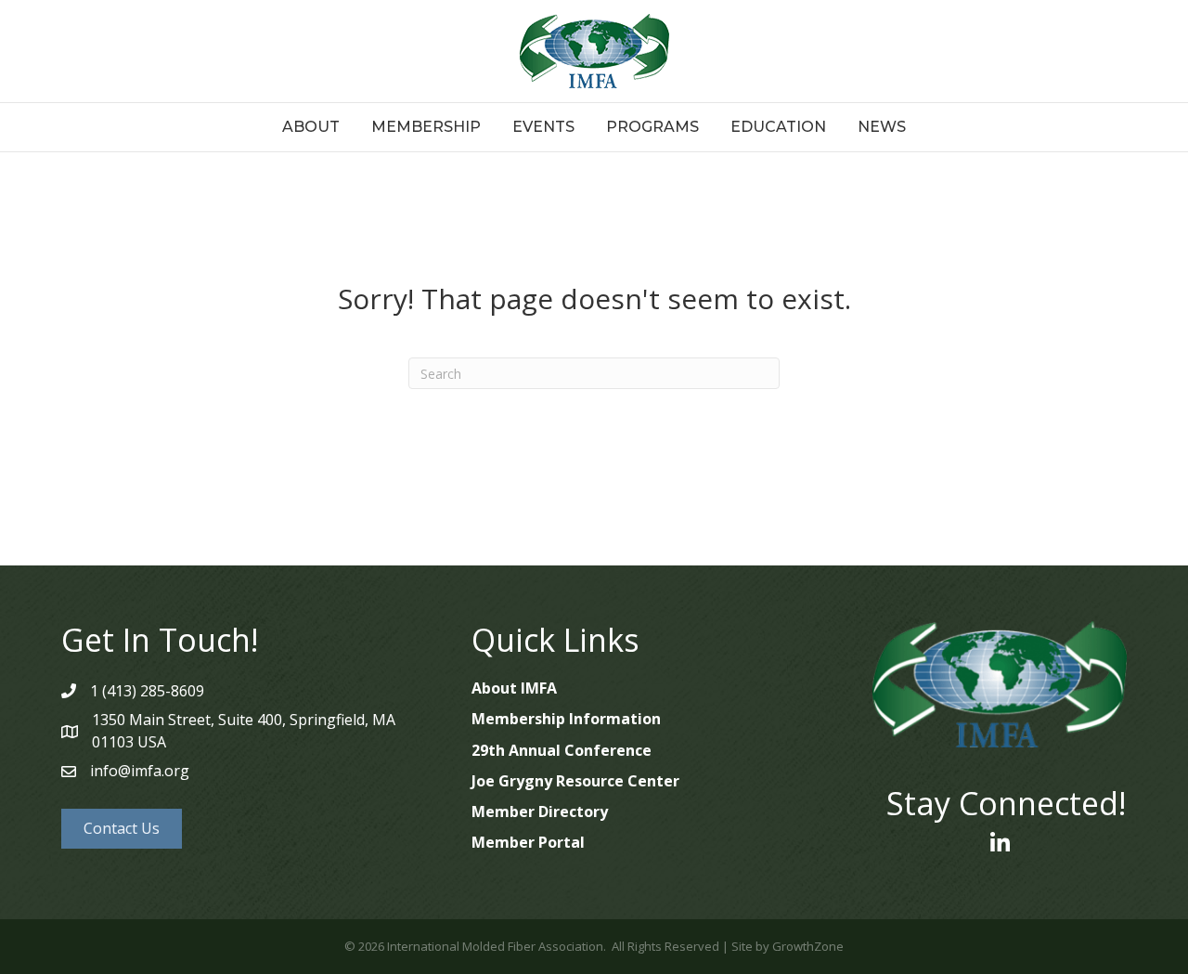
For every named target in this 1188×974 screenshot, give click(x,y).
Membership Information (566, 718)
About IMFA (514, 688)
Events (543, 127)
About (311, 127)
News (882, 127)
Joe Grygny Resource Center (575, 781)
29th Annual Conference (561, 750)
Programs (652, 127)
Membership (426, 127)
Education (778, 127)
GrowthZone (808, 946)
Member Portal (528, 842)
